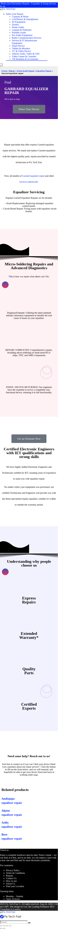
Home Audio (18, 27)
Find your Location (15, 886)
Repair (12, 71)
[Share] (4, 925)
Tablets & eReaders (21, 48)
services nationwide (28, 182)
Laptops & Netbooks (21, 30)
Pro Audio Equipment (22, 35)
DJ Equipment (18, 22)
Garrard (26, 176)
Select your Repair (14, 14)
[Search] (29, 922)
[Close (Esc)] (1, 925)
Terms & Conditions (15, 873)
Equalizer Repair (43, 71)
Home (4, 71)
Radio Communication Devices (26, 38)
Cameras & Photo (20, 16)
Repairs (9, 875)
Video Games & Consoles (24, 56)
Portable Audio (19, 32)
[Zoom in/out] (10, 925)
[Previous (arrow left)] (1, 928)
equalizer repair (37, 176)
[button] (29, 109)
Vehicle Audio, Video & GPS (25, 54)
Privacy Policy (13, 870)
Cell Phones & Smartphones (25, 19)
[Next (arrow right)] (4, 928)
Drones (15, 24)
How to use (11, 881)
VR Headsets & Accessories (25, 59)
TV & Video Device (21, 51)
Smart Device (18, 46)
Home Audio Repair (25, 71)
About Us (10, 883)
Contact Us (11, 878)
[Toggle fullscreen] (7, 925)
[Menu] (1, 64)
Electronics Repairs (20, 3)
